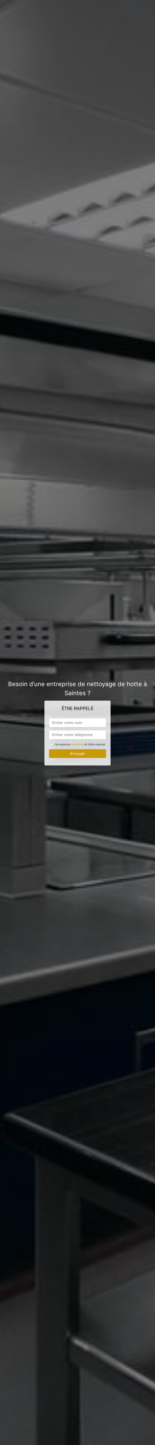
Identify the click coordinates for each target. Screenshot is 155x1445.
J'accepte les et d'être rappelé (79, 744)
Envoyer (77, 753)
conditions (77, 744)
